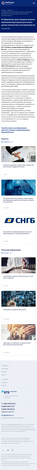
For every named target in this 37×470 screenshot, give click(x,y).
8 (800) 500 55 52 (7, 406)
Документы (4, 382)
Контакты (3, 385)
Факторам (4, 371)
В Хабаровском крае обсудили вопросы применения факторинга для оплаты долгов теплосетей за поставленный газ (16, 13)
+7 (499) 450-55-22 (8, 403)
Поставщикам (5, 365)
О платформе (4, 379)
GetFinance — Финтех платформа (8, 3)
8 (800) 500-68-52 (8, 409)
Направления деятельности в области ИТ (12, 418)
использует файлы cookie (14, 424)
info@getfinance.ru (7, 415)
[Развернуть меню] (34, 3)
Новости (10, 10)
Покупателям (4, 368)
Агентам (3, 374)
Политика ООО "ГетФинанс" (28, 429)
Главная (3, 10)
